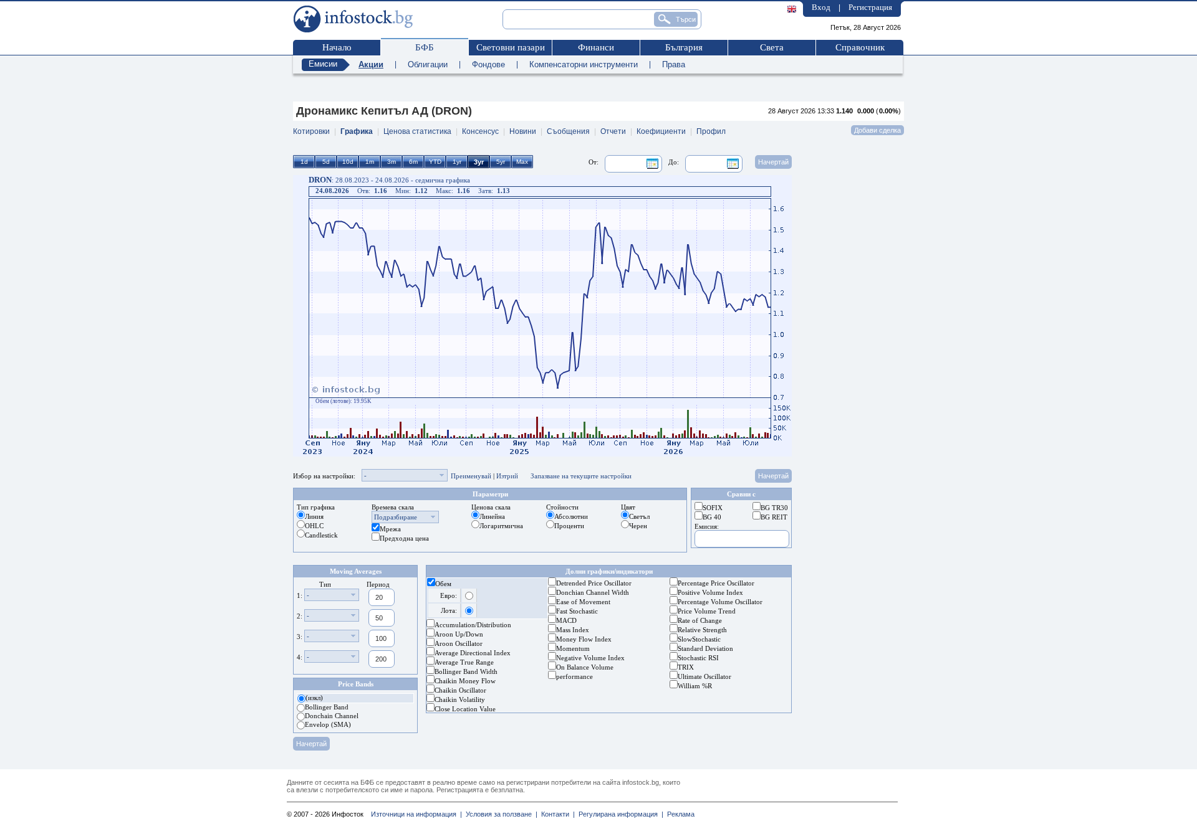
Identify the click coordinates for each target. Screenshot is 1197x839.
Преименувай (471, 476)
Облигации (428, 64)
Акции (370, 64)
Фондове (488, 64)
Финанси (596, 47)
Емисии (323, 64)
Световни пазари (510, 47)
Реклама (679, 814)
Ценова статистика (417, 131)
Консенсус (480, 131)
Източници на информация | (416, 814)
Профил (711, 131)
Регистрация (870, 7)
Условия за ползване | (499, 814)
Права (673, 64)
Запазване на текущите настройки (581, 476)
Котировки (311, 131)
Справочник (860, 47)
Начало (337, 47)
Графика (356, 131)
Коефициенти (661, 131)
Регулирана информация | (619, 814)
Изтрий (507, 476)
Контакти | (556, 814)
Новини (522, 131)
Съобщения (568, 131)
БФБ (424, 47)
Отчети (613, 131)
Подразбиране (395, 517)
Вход (821, 7)
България (684, 47)
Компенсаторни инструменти (583, 64)
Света (772, 47)
